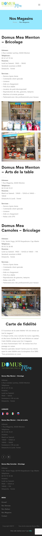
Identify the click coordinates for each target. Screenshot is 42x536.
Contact (4, 516)
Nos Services (6, 505)
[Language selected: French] (12, 413)
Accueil (4, 502)
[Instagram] (9, 457)
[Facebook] (4, 457)
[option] (7, 413)
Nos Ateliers (6, 509)
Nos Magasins (6, 512)
